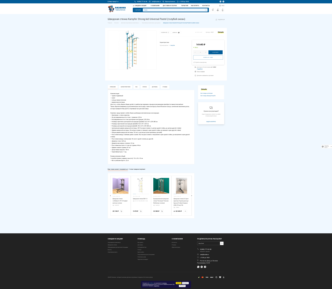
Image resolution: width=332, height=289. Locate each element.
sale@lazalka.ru (156, 1)
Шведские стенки (112, 244)
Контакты (174, 242)
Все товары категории (207, 93)
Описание (113, 86)
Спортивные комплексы (114, 242)
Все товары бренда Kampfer (208, 95)
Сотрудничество (142, 247)
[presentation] (110, 195)
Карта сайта (141, 252)
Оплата (145, 86)
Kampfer (172, 45)
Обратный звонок (170, 1)
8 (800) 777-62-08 (142, 1)
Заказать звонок (205, 251)
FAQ (136, 86)
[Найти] (206, 10)
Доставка (154, 86)
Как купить (140, 242)
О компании (177, 239)
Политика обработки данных (326, 146)
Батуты (110, 249)
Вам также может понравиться (118, 169)
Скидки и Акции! (115, 239)
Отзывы (165, 86)
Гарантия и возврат (143, 259)
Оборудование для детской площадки (118, 247)
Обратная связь (176, 247)
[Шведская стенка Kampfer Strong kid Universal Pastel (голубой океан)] (132, 50)
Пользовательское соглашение (146, 254)
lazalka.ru (151, 283)
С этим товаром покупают (137, 169)
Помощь (141, 239)
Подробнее (200, 69)
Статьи (139, 249)
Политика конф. (142, 257)
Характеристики (125, 86)
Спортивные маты (112, 252)
